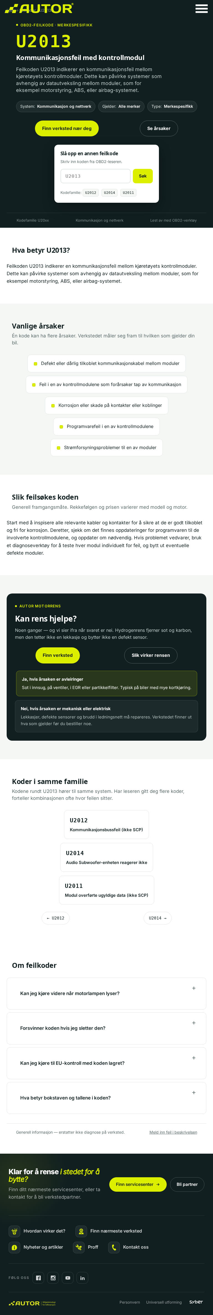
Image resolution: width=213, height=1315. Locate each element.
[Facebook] (38, 1278)
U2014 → (157, 918)
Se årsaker (159, 128)
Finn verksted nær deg (67, 128)
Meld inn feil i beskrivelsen (173, 1132)
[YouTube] (67, 1278)
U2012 (90, 193)
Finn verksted (58, 655)
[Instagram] (53, 1278)
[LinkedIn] (82, 1278)
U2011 (128, 193)
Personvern (130, 1302)
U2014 (109, 193)
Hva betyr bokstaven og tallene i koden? (65, 1098)
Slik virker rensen (151, 655)
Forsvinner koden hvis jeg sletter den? (62, 1028)
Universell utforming (164, 1302)
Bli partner (187, 1184)
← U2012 (55, 918)
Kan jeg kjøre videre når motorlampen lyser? (70, 993)
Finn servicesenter (134, 1184)
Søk (143, 176)
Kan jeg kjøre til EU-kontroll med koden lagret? (72, 1063)
